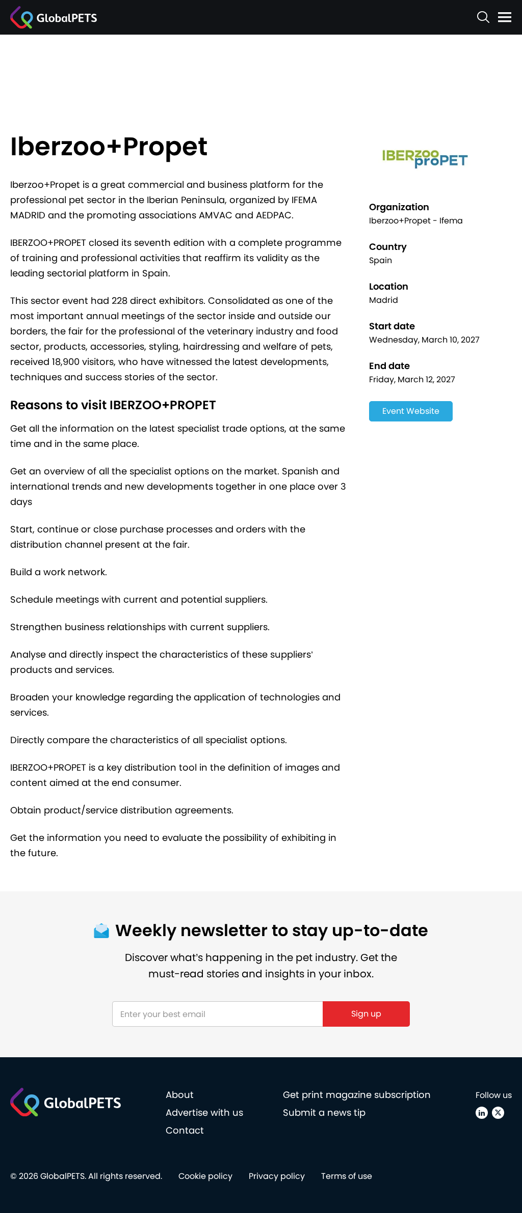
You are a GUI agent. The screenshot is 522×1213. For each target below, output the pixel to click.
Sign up (366, 1014)
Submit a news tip (324, 1112)
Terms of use (346, 1176)
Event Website (410, 411)
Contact (185, 1130)
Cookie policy (205, 1176)
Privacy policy (277, 1176)
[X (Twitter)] (498, 1113)
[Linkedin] (482, 1113)
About (180, 1094)
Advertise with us (204, 1112)
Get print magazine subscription (357, 1094)
